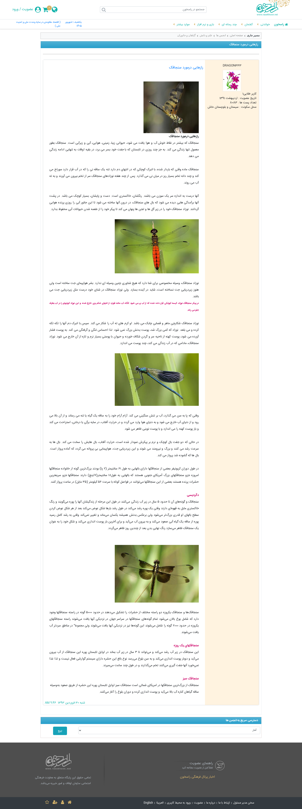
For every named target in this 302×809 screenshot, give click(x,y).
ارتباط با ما (224, 803)
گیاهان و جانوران (186, 35)
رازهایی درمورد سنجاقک (186, 68)
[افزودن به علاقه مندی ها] (47, 803)
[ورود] (62, 803)
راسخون (279, 24)
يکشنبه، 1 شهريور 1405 (73, 24)
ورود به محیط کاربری (179, 803)
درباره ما (210, 803)
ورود (15, 9)
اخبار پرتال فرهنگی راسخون (197, 777)
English (148, 803)
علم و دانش (206, 35)
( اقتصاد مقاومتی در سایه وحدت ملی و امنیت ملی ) (38, 24)
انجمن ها (221, 35)
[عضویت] (55, 803)
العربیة (160, 803)
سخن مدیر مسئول (243, 803)
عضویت (27, 9)
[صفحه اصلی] (69, 803)
